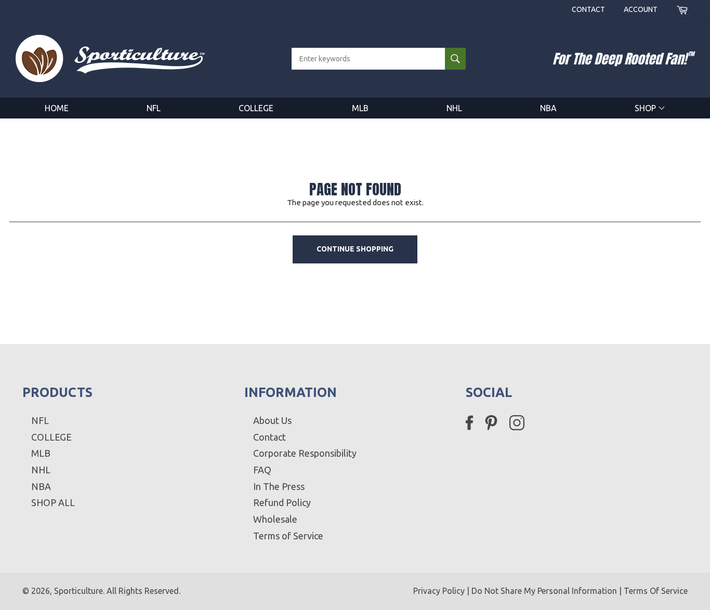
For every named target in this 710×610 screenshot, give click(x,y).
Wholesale (275, 519)
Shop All (53, 502)
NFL (154, 108)
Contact (588, 9)
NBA (548, 108)
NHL (454, 108)
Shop (646, 108)
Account (641, 9)
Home (57, 108)
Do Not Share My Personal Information (544, 590)
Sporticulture (78, 590)
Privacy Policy (439, 590)
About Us (272, 420)
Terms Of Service (656, 590)
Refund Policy (282, 502)
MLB (360, 108)
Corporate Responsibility (305, 453)
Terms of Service (288, 536)
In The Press (279, 486)
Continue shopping (355, 249)
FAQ (262, 470)
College (256, 108)
